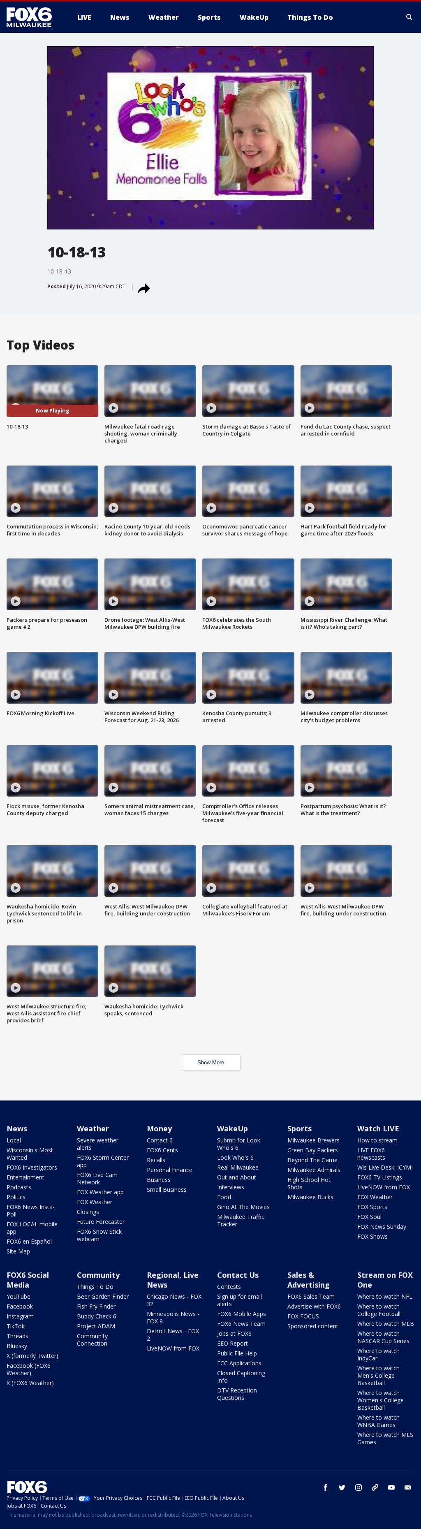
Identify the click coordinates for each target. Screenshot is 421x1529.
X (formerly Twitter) (32, 1356)
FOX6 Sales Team (311, 1296)
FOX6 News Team (241, 1323)
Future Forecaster (101, 1222)
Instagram (20, 1316)
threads (375, 1487)
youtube (391, 1487)
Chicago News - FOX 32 (174, 1300)
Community (98, 1275)
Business (159, 1180)
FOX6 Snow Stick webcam (99, 1235)
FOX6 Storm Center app (103, 1161)
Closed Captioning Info (241, 1376)
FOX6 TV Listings (379, 1177)
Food (224, 1197)
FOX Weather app (100, 1192)
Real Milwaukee (238, 1167)
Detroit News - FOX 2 (173, 1334)
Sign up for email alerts (239, 1300)
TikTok (16, 1326)
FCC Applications (239, 1363)
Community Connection (92, 1339)
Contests (229, 1286)
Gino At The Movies (243, 1207)
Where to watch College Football (378, 1310)
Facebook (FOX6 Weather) (29, 1369)
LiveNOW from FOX (383, 1187)
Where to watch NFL (384, 1296)
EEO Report (232, 1343)
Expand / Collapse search (409, 17)
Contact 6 (160, 1140)
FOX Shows (372, 1236)
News (17, 1128)
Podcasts (19, 1187)
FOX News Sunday (381, 1226)
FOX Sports (372, 1207)
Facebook (20, 1306)
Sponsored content (312, 1326)
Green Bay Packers (312, 1150)
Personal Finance (169, 1170)
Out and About (236, 1177)
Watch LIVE (378, 1128)
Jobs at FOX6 (234, 1333)
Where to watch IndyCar (378, 1354)
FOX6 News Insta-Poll (31, 1210)
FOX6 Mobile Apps (241, 1314)
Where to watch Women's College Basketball (380, 1400)
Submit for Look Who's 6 (238, 1143)
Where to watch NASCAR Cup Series (383, 1337)
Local (14, 1140)
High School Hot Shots (309, 1183)
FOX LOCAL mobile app (32, 1227)
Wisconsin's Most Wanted (30, 1153)
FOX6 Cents (162, 1150)
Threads (17, 1336)
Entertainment (25, 1177)
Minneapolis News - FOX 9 (173, 1317)
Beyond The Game (312, 1160)
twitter (342, 1487)
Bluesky (17, 1346)
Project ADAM (96, 1326)
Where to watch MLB (385, 1323)
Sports (299, 1128)
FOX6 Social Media (28, 1280)
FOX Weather (94, 1202)
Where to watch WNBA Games (378, 1421)
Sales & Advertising (308, 1280)
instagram (358, 1487)
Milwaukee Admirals (313, 1170)
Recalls (156, 1160)
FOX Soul (369, 1217)
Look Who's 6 (235, 1157)
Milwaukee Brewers (313, 1140)
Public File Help (237, 1353)
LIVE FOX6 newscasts (371, 1153)
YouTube (18, 1296)
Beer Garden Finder (103, 1296)
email (407, 1487)
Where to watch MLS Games (385, 1438)
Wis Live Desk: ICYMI (385, 1167)
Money (159, 1128)
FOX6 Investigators (32, 1167)
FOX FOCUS (303, 1316)
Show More (210, 1062)
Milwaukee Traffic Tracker (240, 1220)
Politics (16, 1197)
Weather (93, 1128)
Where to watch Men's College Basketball (378, 1375)
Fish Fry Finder (96, 1306)
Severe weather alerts (97, 1143)
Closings (88, 1212)
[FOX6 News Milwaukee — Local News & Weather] (34, 17)
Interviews (230, 1187)
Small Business (167, 1189)
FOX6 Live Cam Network (97, 1178)
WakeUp (232, 1128)
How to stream (377, 1140)
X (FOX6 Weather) (30, 1383)
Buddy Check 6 (96, 1316)
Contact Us (238, 1275)
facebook (325, 1487)
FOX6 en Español (29, 1241)
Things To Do (95, 1286)
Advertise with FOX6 (314, 1306)
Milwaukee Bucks (310, 1197)
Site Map (18, 1251)
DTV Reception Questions (237, 1394)
